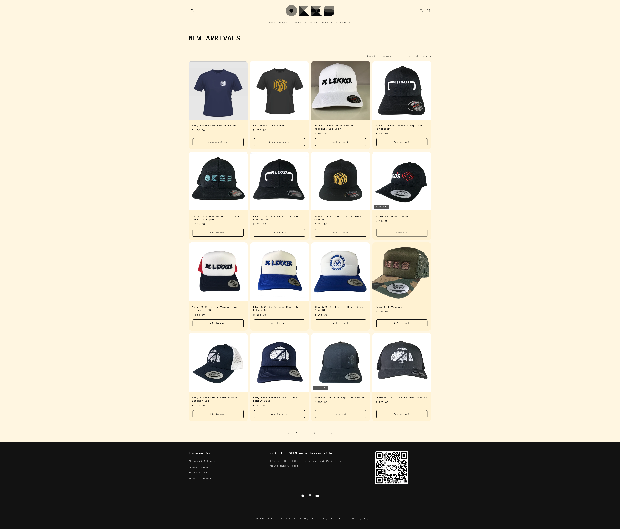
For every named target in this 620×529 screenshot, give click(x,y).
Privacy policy (319, 519)
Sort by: (372, 56)
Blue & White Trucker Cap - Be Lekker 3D (276, 308)
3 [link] (314, 432)
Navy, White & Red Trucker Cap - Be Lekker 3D (216, 308)
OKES (262, 519)
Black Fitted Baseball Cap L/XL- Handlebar (400, 127)
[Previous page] (288, 432)
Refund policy (301, 519)
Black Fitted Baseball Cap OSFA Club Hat (338, 218)
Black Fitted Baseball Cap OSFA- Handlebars (277, 218)
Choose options (218, 142)
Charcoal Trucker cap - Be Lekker (340, 397)
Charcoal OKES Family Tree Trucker (402, 397)
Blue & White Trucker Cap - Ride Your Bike (339, 308)
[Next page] (331, 432)
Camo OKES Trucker (389, 307)
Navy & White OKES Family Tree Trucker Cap (215, 399)
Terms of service (339, 519)
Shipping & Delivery (202, 461)
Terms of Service (200, 478)
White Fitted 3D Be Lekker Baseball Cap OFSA (334, 127)
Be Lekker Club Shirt (269, 125)
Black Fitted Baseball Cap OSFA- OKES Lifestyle (216, 218)
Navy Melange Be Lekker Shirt (214, 125)
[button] (192, 10)
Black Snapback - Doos (392, 216)
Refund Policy (198, 472)
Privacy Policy (198, 467)
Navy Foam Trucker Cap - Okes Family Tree (275, 399)
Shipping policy (360, 519)
